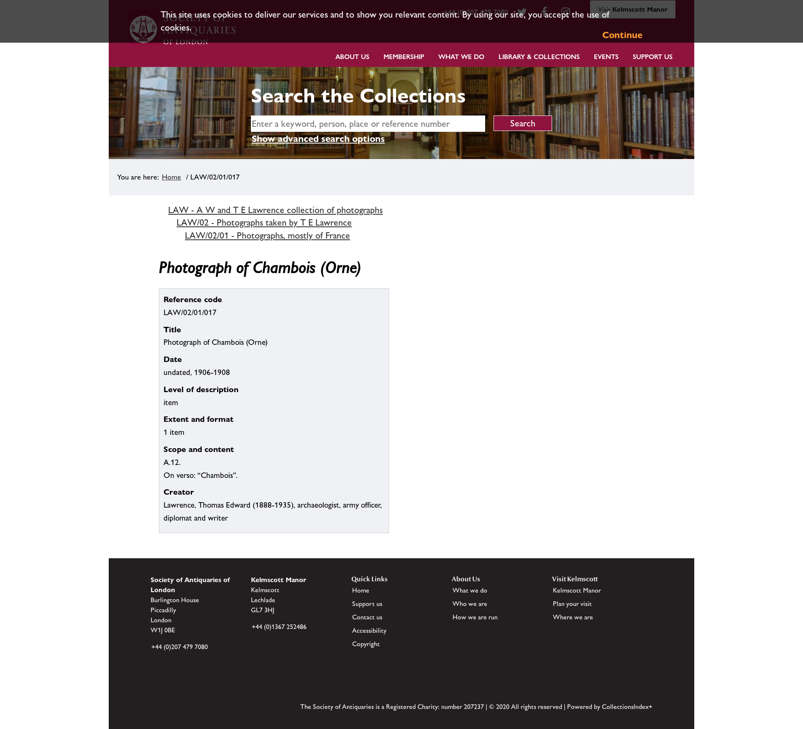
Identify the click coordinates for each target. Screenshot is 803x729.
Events (606, 57)
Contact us (367, 617)
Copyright (366, 644)
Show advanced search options (318, 138)
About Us (352, 57)
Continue (622, 35)
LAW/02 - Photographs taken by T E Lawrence (264, 222)
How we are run (475, 617)
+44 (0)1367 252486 (279, 627)
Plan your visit (572, 604)
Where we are (573, 617)
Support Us (653, 57)
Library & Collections (539, 57)
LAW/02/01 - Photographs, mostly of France (267, 235)
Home (171, 177)
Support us (367, 604)
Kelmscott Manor (577, 590)
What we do (461, 57)
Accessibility (369, 630)
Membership (404, 57)
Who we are (470, 604)
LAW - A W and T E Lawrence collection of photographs (275, 210)
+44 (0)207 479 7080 (179, 647)
